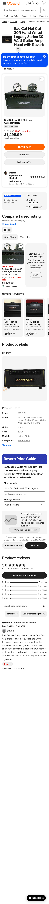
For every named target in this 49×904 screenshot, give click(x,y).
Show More (7, 445)
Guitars (24, 16)
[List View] (9, 230)
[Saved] (37, 3)
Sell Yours (36, 545)
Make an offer (24, 162)
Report (7, 664)
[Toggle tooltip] (13, 69)
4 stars (5, 586)
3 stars (5, 590)
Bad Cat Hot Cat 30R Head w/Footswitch (18, 121)
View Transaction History (25, 530)
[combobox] (22, 488)
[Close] (44, 56)
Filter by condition (12, 499)
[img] (35, 177)
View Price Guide (13, 545)
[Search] (44, 10)
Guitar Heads (24, 440)
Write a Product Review (24, 575)
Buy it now (24, 146)
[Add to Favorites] (18, 49)
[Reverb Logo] (13, 3)
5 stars (5, 582)
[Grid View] (5, 230)
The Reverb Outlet (11, 16)
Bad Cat (22, 412)
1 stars (5, 598)
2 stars (5, 594)
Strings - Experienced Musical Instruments (15, 176)
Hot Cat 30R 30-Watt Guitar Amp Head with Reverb (11, 324)
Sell (29, 3)
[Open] (42, 488)
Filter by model (10, 483)
